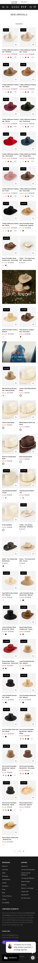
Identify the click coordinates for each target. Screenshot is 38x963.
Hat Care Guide (25, 898)
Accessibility (5, 902)
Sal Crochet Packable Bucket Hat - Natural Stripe (26, 731)
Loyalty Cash (24, 891)
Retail (3, 873)
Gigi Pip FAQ (24, 895)
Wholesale (5, 876)
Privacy (4, 899)
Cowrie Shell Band (8, 422)
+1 (32, 739)
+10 (15, 57)
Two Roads (24, 2)
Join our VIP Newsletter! (28, 869)
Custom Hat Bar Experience (25, 874)
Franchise (5, 869)
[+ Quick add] (16, 44)
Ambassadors (6, 879)
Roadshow (5, 886)
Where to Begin (25, 881)
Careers (4, 883)
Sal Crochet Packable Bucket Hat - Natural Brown (9, 768)
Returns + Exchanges (27, 888)
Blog (3, 893)
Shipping (23, 885)
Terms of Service (7, 896)
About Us (4, 866)
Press (3, 889)
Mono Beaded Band (25, 456)
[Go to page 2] (23, 851)
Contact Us (24, 866)
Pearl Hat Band (7, 525)
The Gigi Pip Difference (27, 878)
